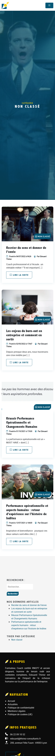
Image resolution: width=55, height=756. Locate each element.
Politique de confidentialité (21, 707)
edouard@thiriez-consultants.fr (25, 738)
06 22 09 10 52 (17, 734)
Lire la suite (20, 275)
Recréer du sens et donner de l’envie (29, 605)
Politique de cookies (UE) (20, 714)
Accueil (11, 700)
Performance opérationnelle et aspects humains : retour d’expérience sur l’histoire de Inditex (28, 625)
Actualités (13, 704)
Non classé (44, 236)
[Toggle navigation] (49, 5)
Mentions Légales (16, 711)
